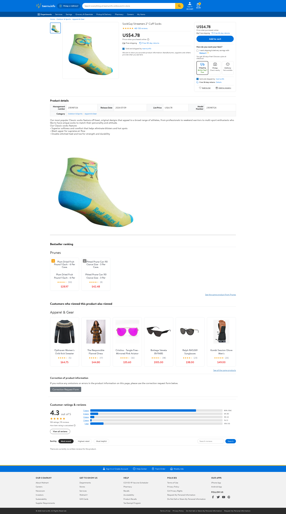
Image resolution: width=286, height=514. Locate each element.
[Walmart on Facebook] (212, 497)
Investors (39, 494)
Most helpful (101, 441)
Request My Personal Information (181, 494)
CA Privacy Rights (174, 490)
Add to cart (215, 38)
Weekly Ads (179, 468)
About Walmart (42, 482)
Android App (216, 486)
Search (231, 441)
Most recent (66, 441)
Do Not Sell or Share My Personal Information (186, 499)
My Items (141, 14)
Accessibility (128, 494)
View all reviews (60, 431)
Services (58, 14)
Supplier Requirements (45, 503)
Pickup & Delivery (103, 14)
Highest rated (83, 441)
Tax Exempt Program (132, 503)
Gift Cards (84, 499)
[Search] (179, 6)
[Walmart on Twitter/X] (218, 497)
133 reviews (142, 28)
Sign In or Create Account (117, 468)
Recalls (126, 490)
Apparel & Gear (78, 19)
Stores (82, 486)
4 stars (86, 414)
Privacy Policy (173, 486)
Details (219, 82)
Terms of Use (172, 482)
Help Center (141, 468)
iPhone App (216, 482)
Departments (46, 14)
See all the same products (224, 370)
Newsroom (40, 490)
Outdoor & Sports (63, 19)
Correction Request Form (65, 389)
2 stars (86, 420)
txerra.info (146, 48)
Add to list (206, 88)
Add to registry (225, 88)
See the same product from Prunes (220, 294)
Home (52, 19)
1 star (87, 424)
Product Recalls (130, 499)
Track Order (160, 468)
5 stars (86, 410)
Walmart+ (84, 494)
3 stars (86, 417)
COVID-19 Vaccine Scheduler (135, 482)
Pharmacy (119, 14)
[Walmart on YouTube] (223, 497)
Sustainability (41, 499)
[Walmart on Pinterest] (229, 497)
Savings (69, 14)
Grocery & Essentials (84, 14)
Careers (130, 14)
